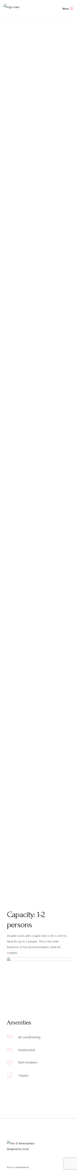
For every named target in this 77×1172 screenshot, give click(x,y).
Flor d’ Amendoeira (18, 1167)
